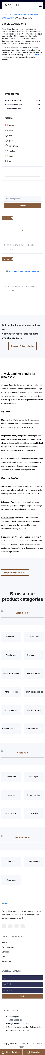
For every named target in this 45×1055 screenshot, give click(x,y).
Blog (3, 956)
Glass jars (33, 14)
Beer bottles (11, 655)
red (10, 161)
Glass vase (11, 862)
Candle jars (8, 18)
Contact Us (6, 961)
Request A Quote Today (22, 346)
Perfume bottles (34, 673)
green (11, 141)
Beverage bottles (34, 655)
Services (5, 952)
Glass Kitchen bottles (11, 728)
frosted (12, 151)
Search (23, 205)
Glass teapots (34, 862)
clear (11, 156)
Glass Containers (19, 14)
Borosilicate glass (34, 710)
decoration (34, 55)
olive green (13, 146)
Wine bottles (11, 637)
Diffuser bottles (11, 692)
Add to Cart (9, 249)
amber (11, 125)
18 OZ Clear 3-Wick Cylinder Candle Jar (20, 286)
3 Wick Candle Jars (22, 109)
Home (4, 14)
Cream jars (34, 813)
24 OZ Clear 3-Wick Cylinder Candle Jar (20, 245)
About (4, 943)
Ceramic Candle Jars (22, 100)
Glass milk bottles (11, 710)
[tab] (7, 190)
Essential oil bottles (11, 673)
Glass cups (11, 880)
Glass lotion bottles (34, 728)
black (11, 130)
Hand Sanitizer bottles (34, 692)
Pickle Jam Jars (33, 795)
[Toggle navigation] (31, 5)
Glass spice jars (11, 813)
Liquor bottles (34, 637)
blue (10, 136)
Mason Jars (11, 777)
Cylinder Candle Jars (22, 105)
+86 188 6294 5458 (14, 1020)
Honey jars (11, 795)
